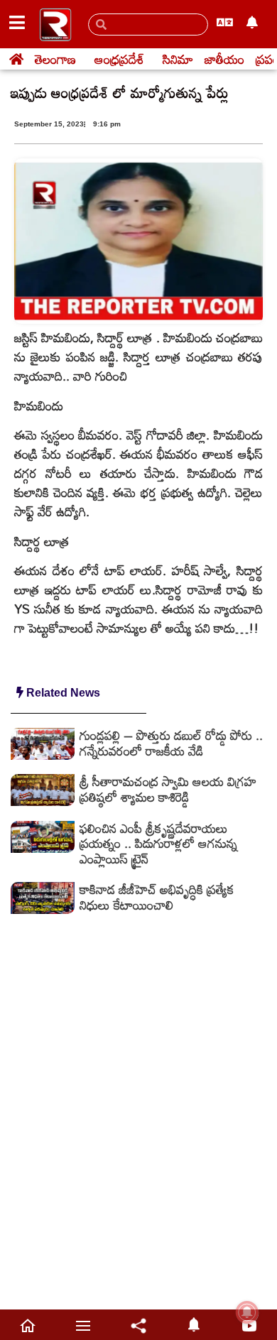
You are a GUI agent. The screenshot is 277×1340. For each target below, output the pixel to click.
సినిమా (178, 59)
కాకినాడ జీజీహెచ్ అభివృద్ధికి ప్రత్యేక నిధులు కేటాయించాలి (157, 896)
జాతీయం (224, 59)
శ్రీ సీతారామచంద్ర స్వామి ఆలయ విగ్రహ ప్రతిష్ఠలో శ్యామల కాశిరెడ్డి (168, 789)
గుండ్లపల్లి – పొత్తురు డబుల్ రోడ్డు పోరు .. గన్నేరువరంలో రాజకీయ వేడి (171, 742)
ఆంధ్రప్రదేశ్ (119, 59)
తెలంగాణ (55, 59)
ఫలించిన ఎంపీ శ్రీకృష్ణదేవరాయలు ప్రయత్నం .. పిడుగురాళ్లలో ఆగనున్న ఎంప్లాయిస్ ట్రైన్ (158, 843)
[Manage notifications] (247, 1312)
